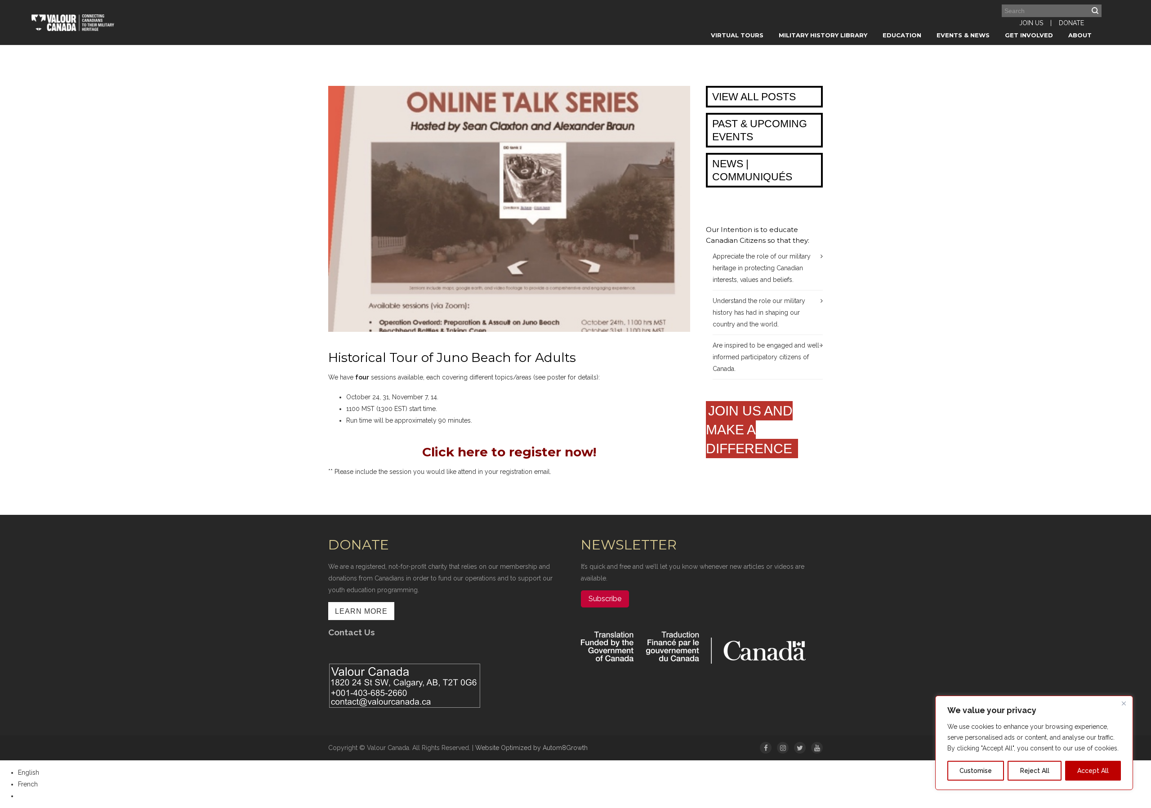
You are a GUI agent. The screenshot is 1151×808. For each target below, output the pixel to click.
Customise (975, 770)
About (1080, 35)
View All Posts (754, 97)
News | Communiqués (752, 170)
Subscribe (605, 598)
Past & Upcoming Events (759, 130)
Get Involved (1029, 35)
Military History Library (823, 35)
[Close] (1123, 703)
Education (902, 35)
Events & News (963, 35)
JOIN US (1031, 23)
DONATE (1071, 23)
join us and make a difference (751, 429)
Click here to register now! (509, 452)
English (28, 772)
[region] (1034, 743)
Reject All (1034, 770)
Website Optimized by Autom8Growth (531, 747)
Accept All (1093, 770)
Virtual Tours (737, 35)
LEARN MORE (361, 611)
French (28, 784)
